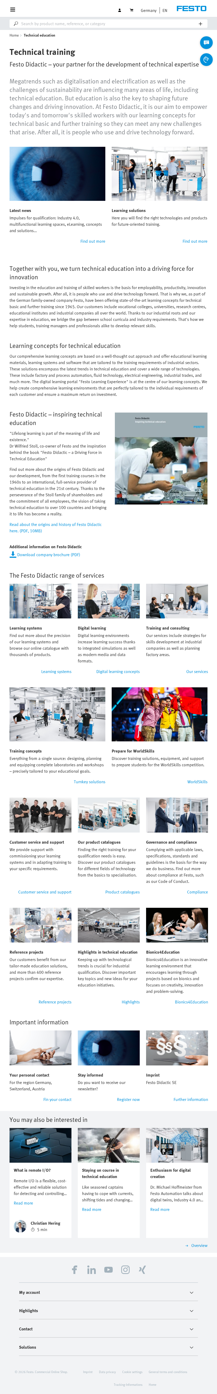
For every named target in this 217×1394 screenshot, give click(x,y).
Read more (23, 1203)
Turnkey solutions (89, 781)
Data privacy (107, 1371)
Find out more (92, 241)
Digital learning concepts (118, 671)
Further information (191, 1099)
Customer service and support (44, 892)
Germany (148, 10)
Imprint (88, 1371)
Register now (128, 1099)
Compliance (197, 892)
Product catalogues (122, 892)
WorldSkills (197, 781)
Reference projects (55, 1002)
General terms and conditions (168, 1371)
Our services (197, 671)
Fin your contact (57, 1099)
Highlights (131, 1002)
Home (14, 35)
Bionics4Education (191, 1002)
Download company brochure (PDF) (48, 554)
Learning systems (56, 671)
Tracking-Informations (128, 1384)
